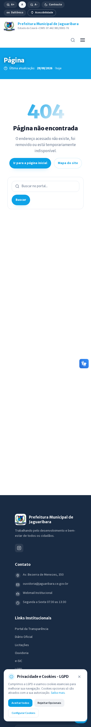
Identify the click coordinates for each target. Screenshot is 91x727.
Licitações (22, 645)
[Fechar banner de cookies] (79, 676)
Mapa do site (68, 163)
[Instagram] (19, 548)
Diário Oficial (23, 637)
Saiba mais (58, 693)
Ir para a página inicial (30, 163)
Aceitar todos (20, 703)
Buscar (21, 199)
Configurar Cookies (23, 713)
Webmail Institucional (37, 593)
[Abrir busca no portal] (73, 40)
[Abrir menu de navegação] (82, 40)
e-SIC (18, 661)
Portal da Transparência (31, 629)
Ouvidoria (21, 653)
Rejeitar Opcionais (49, 703)
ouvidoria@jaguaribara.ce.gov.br (45, 583)
